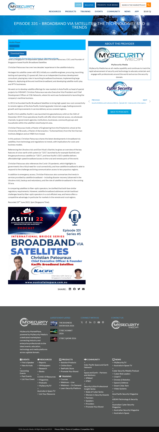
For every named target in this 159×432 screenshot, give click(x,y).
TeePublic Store (67, 368)
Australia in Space (121, 413)
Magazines (43, 379)
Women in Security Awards (97, 395)
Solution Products (68, 362)
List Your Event (28, 379)
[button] (70, 289)
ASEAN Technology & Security (125, 399)
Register (89, 5)
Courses (64, 379)
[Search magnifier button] (148, 5)
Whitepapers (44, 365)
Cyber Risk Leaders (122, 373)
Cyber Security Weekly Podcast (125, 371)
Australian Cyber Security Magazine (123, 405)
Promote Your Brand (69, 371)
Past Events (27, 376)
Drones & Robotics (122, 379)
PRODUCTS (70, 11)
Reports (42, 362)
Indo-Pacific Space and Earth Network (96, 366)
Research (43, 368)
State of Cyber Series (94, 392)
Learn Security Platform (71, 388)
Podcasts (43, 382)
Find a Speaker (28, 362)
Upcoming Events (24, 372)
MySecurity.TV (120, 362)
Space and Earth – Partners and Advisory (95, 373)
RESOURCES (55, 11)
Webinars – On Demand (71, 385)
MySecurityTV (45, 385)
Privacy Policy (60, 429)
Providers (90, 403)
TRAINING (85, 11)
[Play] (14, 46)
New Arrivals (27, 365)
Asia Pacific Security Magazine (125, 394)
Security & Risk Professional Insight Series (96, 387)
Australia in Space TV (46, 391)
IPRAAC (89, 378)
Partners (89, 398)
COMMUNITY (113, 11)
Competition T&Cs (87, 429)
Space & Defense (121, 382)
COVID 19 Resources (46, 376)
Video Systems (120, 388)
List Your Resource (47, 394)
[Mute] (14, 55)
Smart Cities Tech (121, 385)
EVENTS (99, 11)
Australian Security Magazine (126, 410)
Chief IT (117, 376)
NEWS (127, 11)
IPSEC (88, 381)
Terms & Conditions (73, 429)
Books (41, 371)
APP (137, 11)
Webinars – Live (67, 382)
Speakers (90, 401)
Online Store (66, 365)
